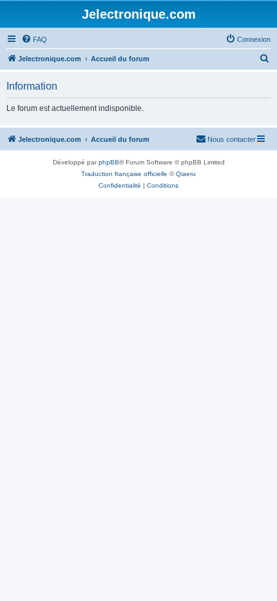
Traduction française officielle (124, 173)
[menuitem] (34, 39)
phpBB (109, 162)
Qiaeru (186, 173)
